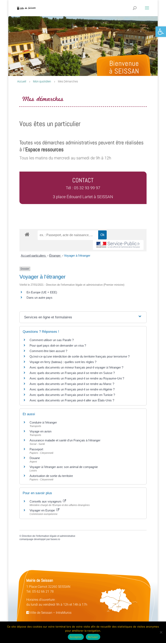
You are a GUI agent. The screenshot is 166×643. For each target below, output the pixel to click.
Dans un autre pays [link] (39, 297)
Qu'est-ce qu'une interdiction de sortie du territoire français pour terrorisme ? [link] (80, 356)
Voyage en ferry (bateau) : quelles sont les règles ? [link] (63, 362)
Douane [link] (35, 458)
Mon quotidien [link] (42, 81)
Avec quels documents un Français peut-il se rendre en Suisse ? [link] (72, 373)
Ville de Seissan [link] (40, 613)
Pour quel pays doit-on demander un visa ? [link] (58, 345)
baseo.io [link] (55, 539)
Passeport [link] (36, 449)
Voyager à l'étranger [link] (77, 255)
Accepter (76, 637)
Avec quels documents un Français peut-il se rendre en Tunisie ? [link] (72, 395)
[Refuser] (161, 632)
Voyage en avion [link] (40, 431)
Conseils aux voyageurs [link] (46, 501)
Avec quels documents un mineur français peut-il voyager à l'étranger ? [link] (76, 367)
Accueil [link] (21, 81)
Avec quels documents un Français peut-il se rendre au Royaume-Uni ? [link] (77, 378)
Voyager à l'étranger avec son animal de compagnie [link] (64, 467)
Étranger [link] (55, 255)
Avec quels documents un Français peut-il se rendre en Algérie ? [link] (72, 389)
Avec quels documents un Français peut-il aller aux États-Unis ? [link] (72, 400)
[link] (160, 31)
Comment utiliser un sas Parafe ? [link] (52, 340)
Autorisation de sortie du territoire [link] (51, 476)
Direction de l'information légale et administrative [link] (48, 536)
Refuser (93, 637)
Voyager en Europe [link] (43, 510)
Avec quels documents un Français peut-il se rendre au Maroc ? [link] (72, 384)
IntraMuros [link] (63, 613)
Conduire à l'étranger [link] (43, 422)
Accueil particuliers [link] (34, 255)
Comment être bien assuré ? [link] (48, 351)
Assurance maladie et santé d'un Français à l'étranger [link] (65, 440)
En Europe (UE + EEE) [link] (42, 292)
